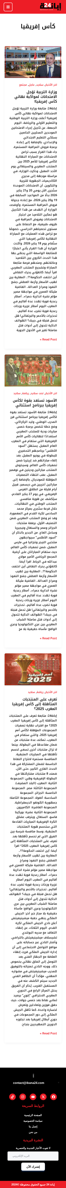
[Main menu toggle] (8, 7)
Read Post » (48, 339)
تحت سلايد (37, 393)
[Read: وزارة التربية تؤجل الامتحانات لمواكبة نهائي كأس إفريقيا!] (33, 62)
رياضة (25, 393)
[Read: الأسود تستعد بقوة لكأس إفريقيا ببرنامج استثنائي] (33, 371)
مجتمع (23, 84)
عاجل (32, 84)
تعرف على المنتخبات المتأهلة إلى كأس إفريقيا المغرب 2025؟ (34, 704)
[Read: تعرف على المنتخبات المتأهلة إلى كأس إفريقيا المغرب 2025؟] (33, 669)
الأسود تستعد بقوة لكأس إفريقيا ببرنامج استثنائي (35, 403)
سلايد (39, 84)
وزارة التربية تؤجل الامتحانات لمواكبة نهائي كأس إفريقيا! (35, 96)
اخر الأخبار (51, 84)
